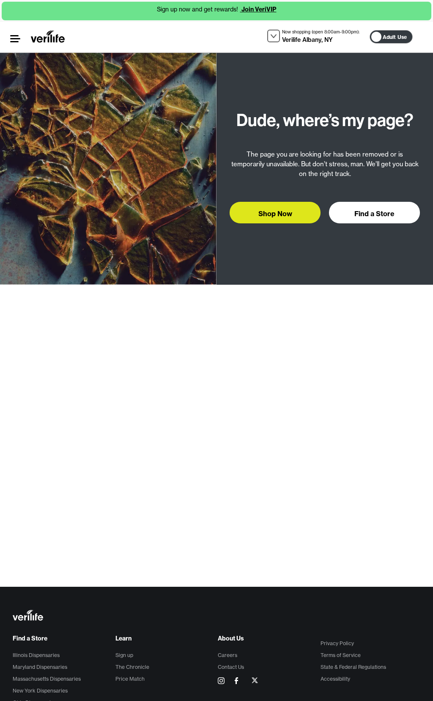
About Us (231, 638)
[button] (15, 38)
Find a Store (30, 638)
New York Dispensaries (40, 690)
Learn (123, 638)
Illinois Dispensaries (36, 655)
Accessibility (335, 679)
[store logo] (48, 36)
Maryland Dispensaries (40, 667)
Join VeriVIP (258, 9)
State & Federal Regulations (353, 667)
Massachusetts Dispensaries (47, 679)
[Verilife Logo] (218, 616)
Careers (227, 655)
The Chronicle (132, 667)
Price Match (130, 679)
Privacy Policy (337, 643)
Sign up (124, 655)
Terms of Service (341, 655)
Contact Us (231, 667)
